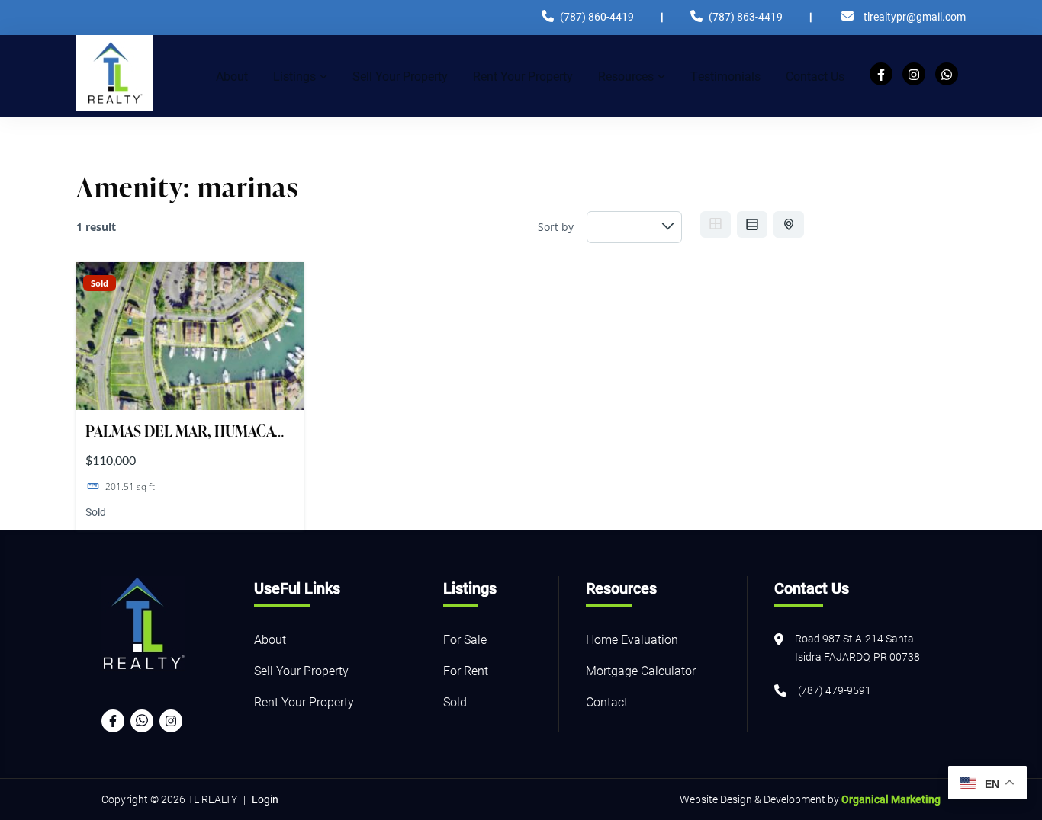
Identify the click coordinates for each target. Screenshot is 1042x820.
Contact (607, 701)
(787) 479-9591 (834, 690)
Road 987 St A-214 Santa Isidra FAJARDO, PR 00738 (857, 647)
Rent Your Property (304, 701)
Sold (99, 283)
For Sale (465, 639)
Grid (715, 224)
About (270, 639)
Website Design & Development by (810, 799)
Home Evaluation (632, 639)
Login (265, 799)
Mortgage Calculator (641, 670)
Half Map (788, 224)
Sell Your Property (301, 670)
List (752, 224)
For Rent (465, 670)
